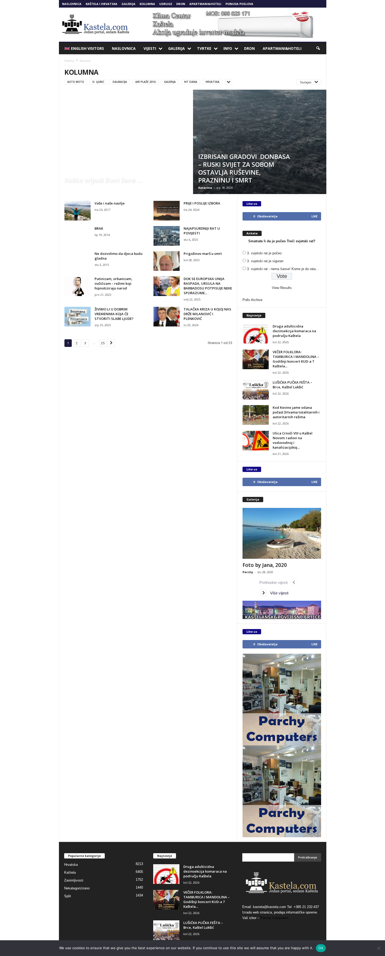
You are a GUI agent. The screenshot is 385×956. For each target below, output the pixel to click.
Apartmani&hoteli (205, 4)
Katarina (205, 188)
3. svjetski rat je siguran (265, 261)
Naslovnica (71, 4)
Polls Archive (252, 300)
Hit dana (190, 82)
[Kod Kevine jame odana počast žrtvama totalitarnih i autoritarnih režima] (256, 415)
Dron (180, 4)
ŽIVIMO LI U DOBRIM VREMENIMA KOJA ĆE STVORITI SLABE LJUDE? (114, 314)
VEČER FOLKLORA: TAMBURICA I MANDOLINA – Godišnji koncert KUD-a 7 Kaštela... (296, 359)
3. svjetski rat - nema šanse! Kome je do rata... (283, 269)
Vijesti (150, 48)
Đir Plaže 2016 (145, 82)
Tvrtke (204, 48)
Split (67, 896)
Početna (69, 61)
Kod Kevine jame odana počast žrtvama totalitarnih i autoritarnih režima (296, 412)
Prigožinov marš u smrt (203, 253)
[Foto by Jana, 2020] (282, 533)
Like (314, 216)
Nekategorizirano (77, 888)
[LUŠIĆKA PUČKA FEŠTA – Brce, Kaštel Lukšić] (256, 390)
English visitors (87, 48)
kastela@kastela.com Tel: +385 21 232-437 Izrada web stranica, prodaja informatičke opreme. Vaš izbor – (280, 912)
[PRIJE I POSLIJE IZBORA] (166, 211)
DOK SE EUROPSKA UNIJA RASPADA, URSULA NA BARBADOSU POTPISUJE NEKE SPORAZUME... (208, 285)
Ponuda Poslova (239, 4)
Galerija (128, 4)
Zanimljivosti (73, 880)
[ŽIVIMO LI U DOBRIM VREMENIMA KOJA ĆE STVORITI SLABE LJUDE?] (77, 316)
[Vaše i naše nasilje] (77, 211)
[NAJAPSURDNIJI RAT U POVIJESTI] (166, 236)
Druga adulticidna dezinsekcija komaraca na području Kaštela (294, 331)
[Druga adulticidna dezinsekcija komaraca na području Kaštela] (256, 333)
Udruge (165, 4)
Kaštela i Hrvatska (101, 4)
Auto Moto (75, 82)
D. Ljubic (98, 82)
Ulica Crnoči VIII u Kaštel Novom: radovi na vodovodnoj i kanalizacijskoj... (292, 440)
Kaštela (70, 872)
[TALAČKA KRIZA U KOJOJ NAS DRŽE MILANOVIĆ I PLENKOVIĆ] (166, 316)
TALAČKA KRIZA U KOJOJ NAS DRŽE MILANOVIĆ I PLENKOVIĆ (207, 314)
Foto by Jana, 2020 (265, 565)
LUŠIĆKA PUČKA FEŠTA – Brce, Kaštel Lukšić (292, 384)
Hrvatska (212, 82)
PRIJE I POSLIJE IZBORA (202, 203)
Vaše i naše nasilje (110, 203)
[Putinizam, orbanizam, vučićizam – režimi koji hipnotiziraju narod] (77, 286)
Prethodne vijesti (275, 582)
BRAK (99, 228)
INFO (227, 48)
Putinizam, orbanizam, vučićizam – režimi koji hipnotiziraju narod (113, 283)
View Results (282, 288)
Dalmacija (120, 82)
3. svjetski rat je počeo (264, 253)
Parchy (248, 572)
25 (102, 343)
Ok (320, 948)
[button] (318, 48)
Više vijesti (277, 593)
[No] (378, 948)
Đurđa (69, 188)
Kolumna (147, 4)
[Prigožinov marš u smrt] (166, 261)
